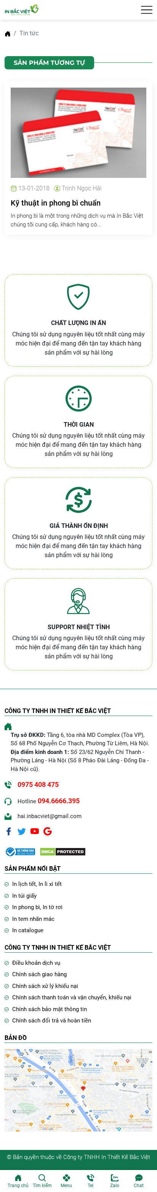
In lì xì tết (50, 884)
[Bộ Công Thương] (20, 851)
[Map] (78, 1089)
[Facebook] (9, 831)
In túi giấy (24, 895)
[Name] (146, 10)
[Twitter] (22, 831)
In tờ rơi (52, 907)
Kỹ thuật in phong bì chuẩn (56, 202)
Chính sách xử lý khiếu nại (45, 986)
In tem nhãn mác (33, 919)
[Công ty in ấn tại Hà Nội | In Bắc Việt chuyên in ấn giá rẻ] (22, 9)
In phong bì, (27, 907)
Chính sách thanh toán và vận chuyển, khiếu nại (71, 997)
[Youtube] (34, 831)
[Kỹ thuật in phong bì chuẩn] (78, 132)
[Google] (47, 831)
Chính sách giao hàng (39, 974)
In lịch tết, (25, 884)
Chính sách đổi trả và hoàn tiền (51, 1020)
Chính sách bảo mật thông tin (49, 1009)
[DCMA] (63, 851)
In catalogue (27, 930)
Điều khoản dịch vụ (36, 963)
